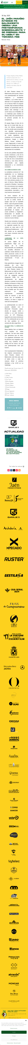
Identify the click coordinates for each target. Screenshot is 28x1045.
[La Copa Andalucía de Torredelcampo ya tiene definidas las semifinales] (14, 441)
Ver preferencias (14, 1039)
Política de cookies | (13, 1011)
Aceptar (14, 1032)
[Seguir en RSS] (19, 470)
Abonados (19, 2)
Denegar (14, 1035)
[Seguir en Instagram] (8, 470)
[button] (26, 1020)
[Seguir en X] (14, 470)
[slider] (19, 408)
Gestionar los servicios (13, 1028)
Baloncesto (4, 39)
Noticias (8, 39)
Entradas (25, 2)
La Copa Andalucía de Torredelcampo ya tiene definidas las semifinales (14, 451)
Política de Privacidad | (20, 1010)
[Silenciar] (16, 408)
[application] (14, 408)
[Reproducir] (8, 408)
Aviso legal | (11, 1010)
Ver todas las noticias (15, 466)
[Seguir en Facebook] (11, 470)
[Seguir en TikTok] (17, 470)
